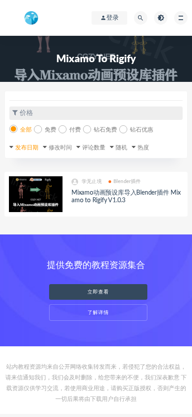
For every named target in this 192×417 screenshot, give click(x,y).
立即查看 (98, 291)
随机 (121, 148)
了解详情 (98, 312)
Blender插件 (127, 181)
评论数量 (93, 148)
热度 (143, 148)
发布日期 (26, 148)
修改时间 (60, 148)
